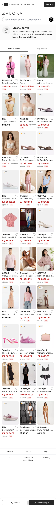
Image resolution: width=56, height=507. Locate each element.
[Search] (51, 19)
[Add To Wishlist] (17, 80)
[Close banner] (2, 4)
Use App (49, 4)
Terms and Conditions (28, 458)
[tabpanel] (28, 246)
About (28, 451)
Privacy (46, 457)
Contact (9, 451)
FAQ (9, 457)
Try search (15, 502)
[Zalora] (28, 13)
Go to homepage (41, 502)
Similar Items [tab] (14, 48)
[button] (28, 4)
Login (46, 451)
